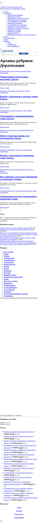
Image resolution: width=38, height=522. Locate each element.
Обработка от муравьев (16, 314)
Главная (7, 300)
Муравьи (7, 273)
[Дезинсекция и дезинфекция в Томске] (12, 8)
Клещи (6, 266)
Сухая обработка (10, 287)
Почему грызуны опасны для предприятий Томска (14, 137)
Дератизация (4, 73)
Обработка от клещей (15, 323)
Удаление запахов (14, 327)
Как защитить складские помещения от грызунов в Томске (18, 178)
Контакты (7, 339)
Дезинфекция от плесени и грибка (20, 308)
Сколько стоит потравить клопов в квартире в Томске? (17, 229)
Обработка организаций (13, 277)
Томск (19, 507)
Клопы (6, 268)
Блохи (6, 254)
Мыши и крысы (10, 275)
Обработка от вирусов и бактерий (20, 321)
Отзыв (6, 279)
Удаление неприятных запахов (16, 294)
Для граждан (9, 302)
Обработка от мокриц (15, 325)
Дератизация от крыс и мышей (19, 310)
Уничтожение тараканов (17, 304)
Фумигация (8, 296)
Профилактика (9, 285)
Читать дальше (4, 88)
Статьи (6, 337)
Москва (19, 511)
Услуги (6, 333)
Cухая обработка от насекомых (19, 316)
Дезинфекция (9, 260)
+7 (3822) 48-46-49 (7, 51)
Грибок (6, 256)
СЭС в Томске (9, 289)
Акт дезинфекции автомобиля (19, 312)
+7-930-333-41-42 (17, 7)
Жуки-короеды (9, 264)
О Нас (9, 342)
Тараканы (7, 292)
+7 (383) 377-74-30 (6, 7)
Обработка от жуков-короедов (19, 318)
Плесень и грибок (11, 281)
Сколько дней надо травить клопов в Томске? (14, 228)
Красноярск (19, 514)
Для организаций (10, 335)
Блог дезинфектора (14, 346)
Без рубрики (8, 252)
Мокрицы (7, 271)
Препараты (8, 283)
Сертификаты (12, 344)
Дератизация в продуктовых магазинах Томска (14, 78)
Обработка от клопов (15, 306)
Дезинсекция (9, 258)
